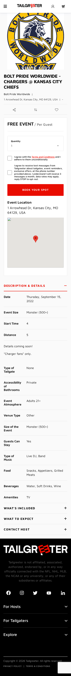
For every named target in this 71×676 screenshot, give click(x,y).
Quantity (15, 141)
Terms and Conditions (43, 156)
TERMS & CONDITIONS (38, 666)
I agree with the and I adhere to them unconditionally (37, 158)
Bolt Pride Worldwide (17, 94)
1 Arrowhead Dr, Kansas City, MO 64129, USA (31, 99)
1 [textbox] (11, 145)
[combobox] (35, 145)
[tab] (35, 286)
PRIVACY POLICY (12, 666)
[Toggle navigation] (5, 6)
